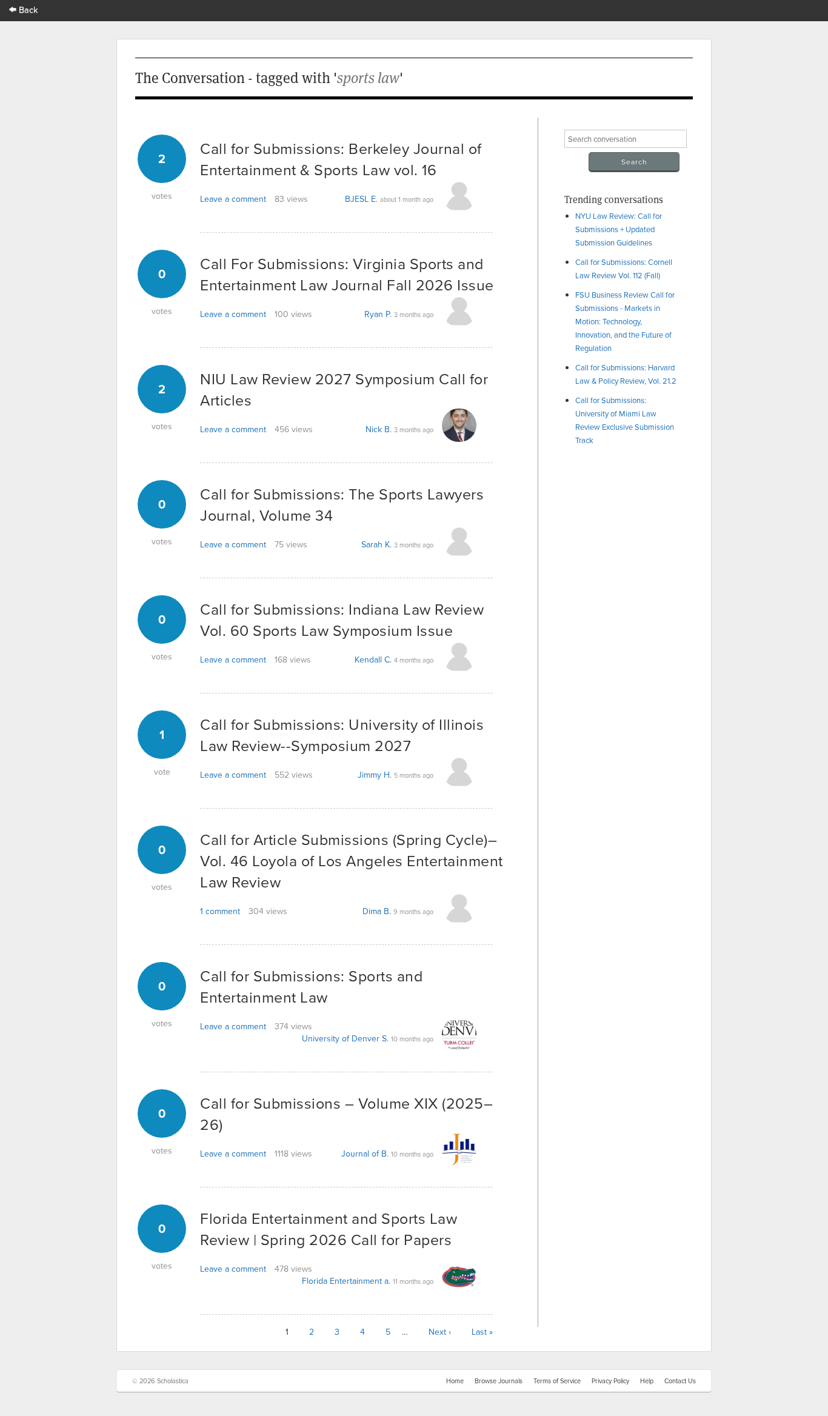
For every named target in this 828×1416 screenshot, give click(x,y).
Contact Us (680, 1381)
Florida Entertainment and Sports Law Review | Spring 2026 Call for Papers (328, 1228)
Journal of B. (365, 1153)
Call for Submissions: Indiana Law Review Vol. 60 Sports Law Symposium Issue (342, 619)
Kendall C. (373, 659)
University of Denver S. (345, 1038)
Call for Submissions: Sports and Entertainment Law (311, 986)
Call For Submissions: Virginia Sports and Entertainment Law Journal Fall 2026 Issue (347, 274)
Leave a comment (233, 199)
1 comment (220, 911)
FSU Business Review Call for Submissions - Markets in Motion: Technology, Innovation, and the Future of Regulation (625, 321)
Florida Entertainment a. (346, 1281)
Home (455, 1381)
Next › (440, 1332)
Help (646, 1381)
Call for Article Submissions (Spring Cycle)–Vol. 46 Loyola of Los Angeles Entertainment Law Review (351, 860)
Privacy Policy (610, 1381)
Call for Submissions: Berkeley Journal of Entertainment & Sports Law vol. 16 (341, 159)
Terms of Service (557, 1381)
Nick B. (379, 429)
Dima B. (376, 911)
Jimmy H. (375, 775)
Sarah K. (376, 544)
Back (27, 9)
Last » (482, 1332)
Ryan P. (378, 314)
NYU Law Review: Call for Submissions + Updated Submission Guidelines (618, 229)
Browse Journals (499, 1381)
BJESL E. (361, 199)
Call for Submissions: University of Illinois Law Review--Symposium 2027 (342, 734)
